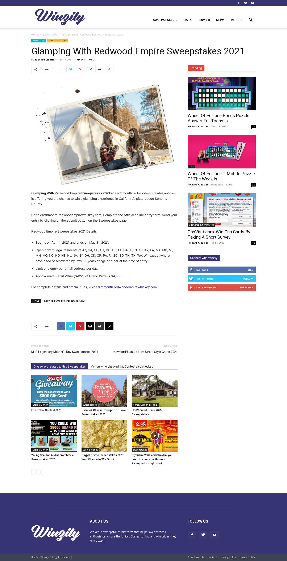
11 (253, 126)
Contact (212, 557)
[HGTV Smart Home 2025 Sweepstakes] (155, 391)
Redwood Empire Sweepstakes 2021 (64, 300)
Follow (248, 278)
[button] (251, 20)
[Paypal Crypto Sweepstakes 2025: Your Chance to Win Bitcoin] (104, 436)
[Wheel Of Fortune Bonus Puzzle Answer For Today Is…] (222, 93)
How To (203, 20)
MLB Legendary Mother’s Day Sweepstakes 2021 (64, 352)
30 (253, 184)
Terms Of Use (247, 557)
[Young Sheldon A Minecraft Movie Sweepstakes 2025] (54, 436)
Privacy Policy (228, 557)
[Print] (99, 69)
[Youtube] (252, 3)
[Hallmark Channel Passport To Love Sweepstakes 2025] (104, 391)
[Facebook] (239, 3)
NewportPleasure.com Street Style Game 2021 (145, 352)
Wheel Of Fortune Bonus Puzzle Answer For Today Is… (218, 118)
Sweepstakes (163, 20)
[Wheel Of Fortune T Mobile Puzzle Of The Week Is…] (222, 151)
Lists (188, 20)
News (220, 20)
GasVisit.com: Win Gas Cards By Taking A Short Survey (219, 234)
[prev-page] (34, 471)
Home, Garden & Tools (145, 404)
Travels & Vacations (57, 40)
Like (250, 269)
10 (253, 242)
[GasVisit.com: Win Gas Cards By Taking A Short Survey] (222, 210)
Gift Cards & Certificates (201, 224)
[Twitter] (245, 3)
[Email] (90, 69)
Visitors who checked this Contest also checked (122, 366)
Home (35, 34)
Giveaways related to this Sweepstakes (60, 366)
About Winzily (196, 557)
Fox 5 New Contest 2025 (46, 410)
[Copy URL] (109, 69)
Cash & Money (40, 404)
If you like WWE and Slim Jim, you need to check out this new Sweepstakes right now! (152, 459)
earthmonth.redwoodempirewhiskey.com (126, 287)
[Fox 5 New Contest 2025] (54, 391)
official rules (78, 287)
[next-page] (40, 471)
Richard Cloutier (45, 59)
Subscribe (246, 287)
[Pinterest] (80, 69)
